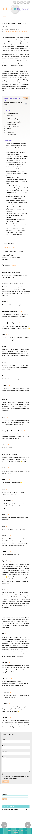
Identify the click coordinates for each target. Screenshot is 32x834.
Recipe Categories (6, 809)
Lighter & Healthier (14, 31)
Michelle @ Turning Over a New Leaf (13, 284)
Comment (4, 757)
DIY (8, 31)
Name (4, 739)
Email (4, 745)
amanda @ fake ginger (8, 323)
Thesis (24, 830)
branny (4, 301)
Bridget (4, 535)
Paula (3, 479)
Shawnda (6, 692)
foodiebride (7, 500)
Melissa (4, 468)
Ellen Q (4, 362)
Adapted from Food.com (10, 247)
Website (4, 751)
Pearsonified (16, 830)
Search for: (4, 794)
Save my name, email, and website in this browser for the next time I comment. (15, 777)
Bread (6, 31)
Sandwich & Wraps (22, 31)
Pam (3, 334)
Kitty (3, 514)
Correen (4, 399)
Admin (16, 832)
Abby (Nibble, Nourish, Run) (10, 311)
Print (26, 98)
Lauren (4, 417)
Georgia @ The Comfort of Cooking (12, 431)
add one (14, 265)
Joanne (4, 346)
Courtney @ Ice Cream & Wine (11, 272)
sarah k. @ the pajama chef (10, 454)
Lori (3, 444)
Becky (4, 385)
